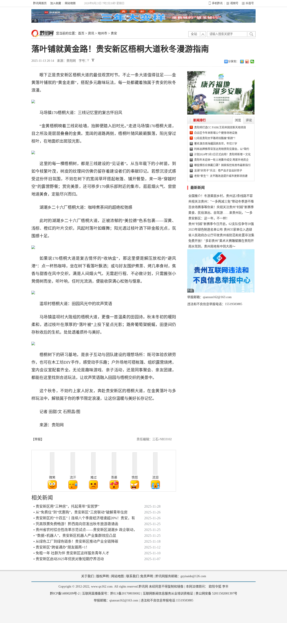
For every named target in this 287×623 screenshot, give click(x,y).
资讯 (91, 33)
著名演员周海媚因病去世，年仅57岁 (215, 143)
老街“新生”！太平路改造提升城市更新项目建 (221, 176)
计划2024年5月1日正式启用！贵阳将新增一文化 (222, 154)
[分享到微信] (252, 61)
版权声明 (102, 576)
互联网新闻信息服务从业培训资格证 (168, 593)
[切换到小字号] (88, 60)
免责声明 (146, 576)
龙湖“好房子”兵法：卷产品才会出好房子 (218, 170)
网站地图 (70, 3)
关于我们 (87, 576)
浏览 (238, 120)
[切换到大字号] (92, 60)
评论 (249, 120)
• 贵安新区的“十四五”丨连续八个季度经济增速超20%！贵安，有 (84, 518)
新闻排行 (199, 120)
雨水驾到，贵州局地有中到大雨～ (211, 246)
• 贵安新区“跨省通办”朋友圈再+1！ (61, 547)
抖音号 (250, 3)
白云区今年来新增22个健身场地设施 (215, 132)
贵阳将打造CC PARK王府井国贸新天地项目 (220, 127)
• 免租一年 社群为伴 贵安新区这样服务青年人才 (71, 553)
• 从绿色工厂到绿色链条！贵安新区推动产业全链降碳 (75, 541)
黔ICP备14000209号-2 (65, 593)
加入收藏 (55, 3)
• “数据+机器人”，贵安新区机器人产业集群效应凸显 (74, 535)
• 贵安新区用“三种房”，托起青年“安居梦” (66, 506)
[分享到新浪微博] (247, 61)
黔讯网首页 (40, 3)
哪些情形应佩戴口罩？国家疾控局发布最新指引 (222, 165)
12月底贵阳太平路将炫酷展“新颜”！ (215, 138)
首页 (81, 33)
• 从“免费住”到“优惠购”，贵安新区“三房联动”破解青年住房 (80, 512)
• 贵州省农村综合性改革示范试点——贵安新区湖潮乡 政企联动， (85, 530)
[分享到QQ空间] (242, 61)
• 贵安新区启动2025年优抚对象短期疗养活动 (68, 559)
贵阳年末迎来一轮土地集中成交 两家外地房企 (221, 159)
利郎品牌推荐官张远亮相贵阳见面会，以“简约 (221, 149)
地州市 (102, 33)
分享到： (233, 61)
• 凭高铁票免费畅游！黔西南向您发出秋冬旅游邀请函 (75, 524)
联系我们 (132, 576)
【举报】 (37, 439)
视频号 (234, 3)
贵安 (114, 33)
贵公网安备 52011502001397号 (216, 593)
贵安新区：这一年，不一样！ (208, 218)
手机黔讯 (217, 3)
